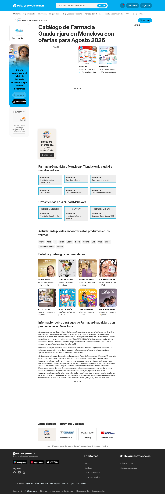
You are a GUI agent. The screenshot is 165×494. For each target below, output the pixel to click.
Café (41, 242)
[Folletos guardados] (122, 5)
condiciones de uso (18, 129)
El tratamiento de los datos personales (90, 491)
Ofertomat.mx (32, 491)
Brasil (37, 483)
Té (55, 242)
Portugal (70, 483)
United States (80, 483)
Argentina (29, 483)
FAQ (86, 463)
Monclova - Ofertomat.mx (47, 337)
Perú (63, 483)
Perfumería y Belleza (100, 375)
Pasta (77, 242)
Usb (93, 242)
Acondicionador (46, 246)
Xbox (49, 242)
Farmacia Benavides (101, 378)
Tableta (60, 246)
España (57, 483)
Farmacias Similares (78, 378)
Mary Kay (89, 378)
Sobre (107, 242)
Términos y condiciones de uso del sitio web (56, 491)
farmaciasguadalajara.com (48, 361)
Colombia (49, 483)
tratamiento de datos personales (19, 132)
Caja (100, 242)
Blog (135, 14)
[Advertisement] (56, 65)
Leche (69, 242)
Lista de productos (92, 477)
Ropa (61, 242)
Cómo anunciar (126, 463)
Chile (42, 483)
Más (141, 14)
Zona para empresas (128, 468)
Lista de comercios (92, 472)
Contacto (89, 468)
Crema (86, 242)
